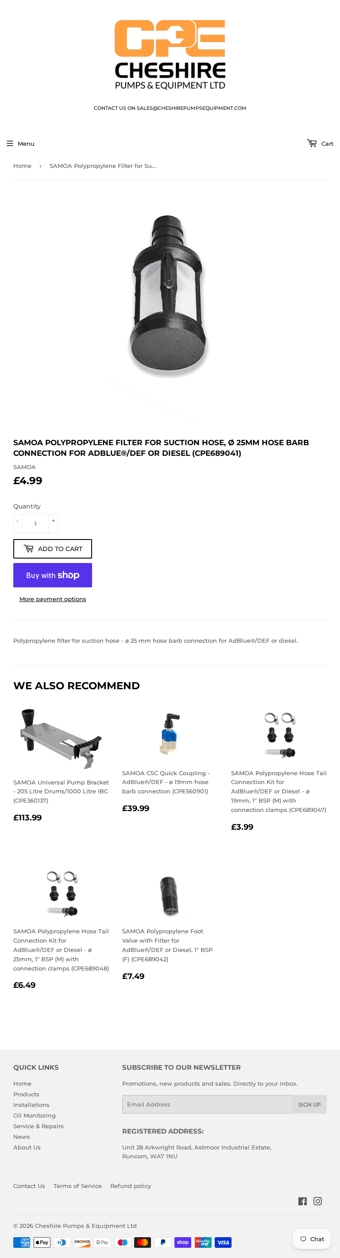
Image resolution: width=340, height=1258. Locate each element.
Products (26, 1094)
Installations (31, 1104)
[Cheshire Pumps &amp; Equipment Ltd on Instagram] (317, 1202)
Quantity (27, 506)
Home (22, 165)
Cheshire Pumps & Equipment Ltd (86, 1225)
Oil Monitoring (34, 1115)
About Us (27, 1147)
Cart (326, 143)
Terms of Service (78, 1185)
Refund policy (130, 1185)
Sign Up (309, 1104)
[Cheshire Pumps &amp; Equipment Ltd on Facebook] (302, 1202)
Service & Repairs (38, 1126)
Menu (26, 143)
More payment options (52, 598)
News (21, 1136)
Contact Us (29, 1185)
